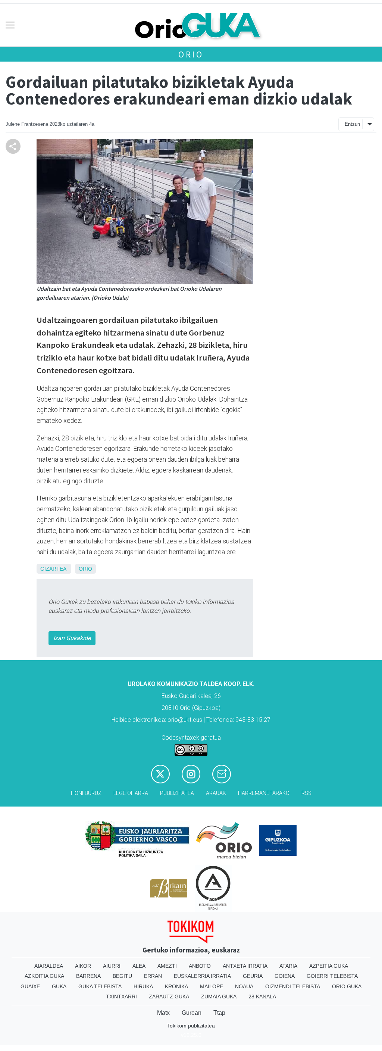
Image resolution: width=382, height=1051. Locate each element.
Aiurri (111, 966)
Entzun (352, 124)
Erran (153, 976)
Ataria (288, 966)
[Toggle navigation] (10, 25)
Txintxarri (121, 996)
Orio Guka (346, 986)
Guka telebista (100, 986)
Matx (163, 1013)
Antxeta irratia (245, 966)
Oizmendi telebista (292, 986)
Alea (138, 966)
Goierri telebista (332, 976)
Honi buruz (86, 793)
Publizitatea (177, 793)
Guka (59, 986)
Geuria (253, 976)
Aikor (83, 966)
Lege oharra (130, 793)
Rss (306, 793)
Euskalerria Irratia (202, 976)
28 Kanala (262, 996)
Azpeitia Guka (328, 966)
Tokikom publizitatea (191, 1026)
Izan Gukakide (72, 638)
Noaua (244, 986)
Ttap (219, 1013)
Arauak (216, 793)
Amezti (167, 966)
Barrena (88, 976)
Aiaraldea (48, 966)
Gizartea (53, 569)
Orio (191, 54)
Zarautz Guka (169, 996)
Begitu (122, 976)
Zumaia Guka (219, 996)
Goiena (285, 976)
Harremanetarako (263, 793)
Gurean (191, 1013)
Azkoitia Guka (44, 976)
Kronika (176, 986)
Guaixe (30, 986)
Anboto (200, 966)
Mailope (211, 986)
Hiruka (143, 986)
